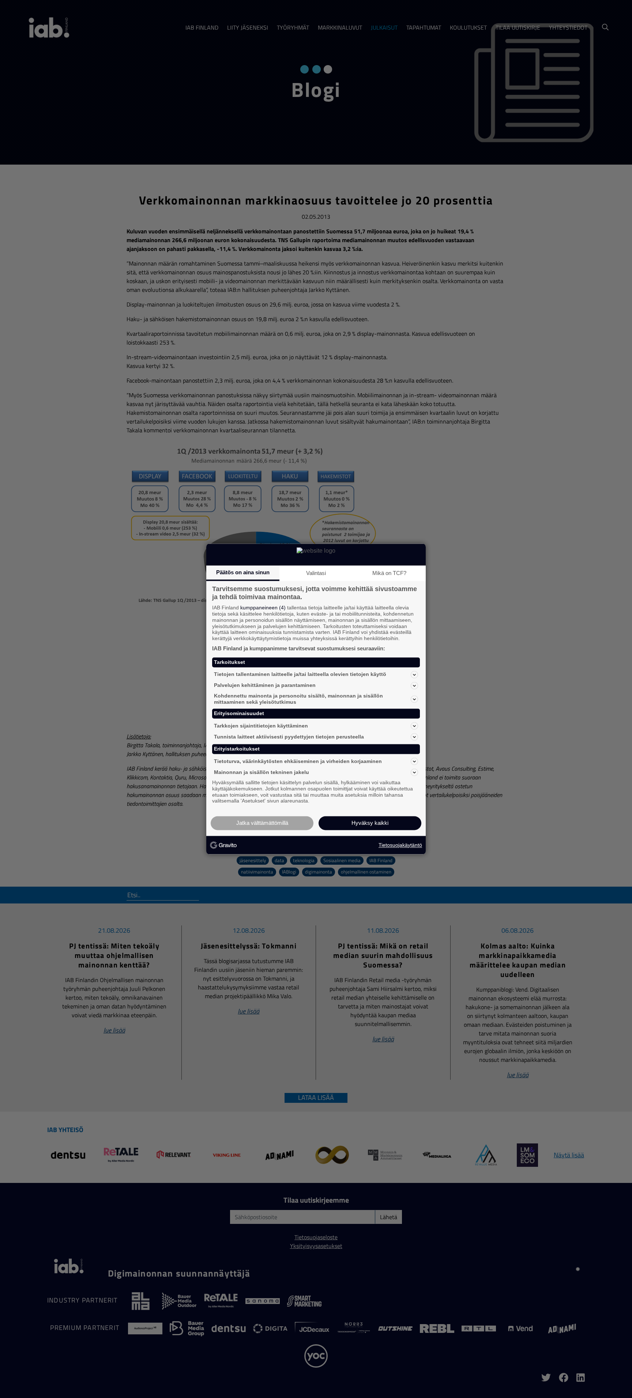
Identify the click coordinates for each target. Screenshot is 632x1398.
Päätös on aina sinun (243, 572)
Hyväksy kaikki (369, 823)
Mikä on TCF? (389, 573)
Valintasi (316, 573)
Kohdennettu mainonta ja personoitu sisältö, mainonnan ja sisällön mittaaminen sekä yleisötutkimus (298, 699)
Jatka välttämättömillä (262, 823)
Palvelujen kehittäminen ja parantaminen (265, 685)
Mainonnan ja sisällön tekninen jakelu (261, 772)
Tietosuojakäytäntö (400, 845)
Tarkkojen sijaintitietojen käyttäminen (261, 726)
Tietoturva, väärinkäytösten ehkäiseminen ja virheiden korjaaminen (298, 761)
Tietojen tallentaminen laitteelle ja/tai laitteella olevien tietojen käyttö (300, 674)
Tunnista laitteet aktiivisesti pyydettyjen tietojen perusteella (289, 737)
